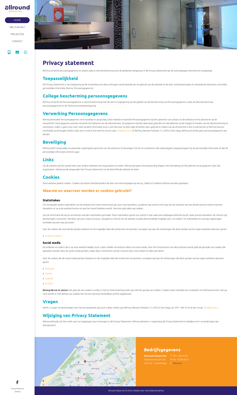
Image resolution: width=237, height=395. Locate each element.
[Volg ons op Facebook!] (17, 382)
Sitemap (17, 392)
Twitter (48, 273)
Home (17, 20)
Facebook (49, 268)
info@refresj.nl (124, 130)
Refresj (161, 390)
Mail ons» (177, 363)
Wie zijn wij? (17, 27)
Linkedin (49, 278)
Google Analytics (53, 236)
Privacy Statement (17, 389)
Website (136, 390)
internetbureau (151, 390)
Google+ (49, 283)
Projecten (17, 34)
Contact (17, 41)
